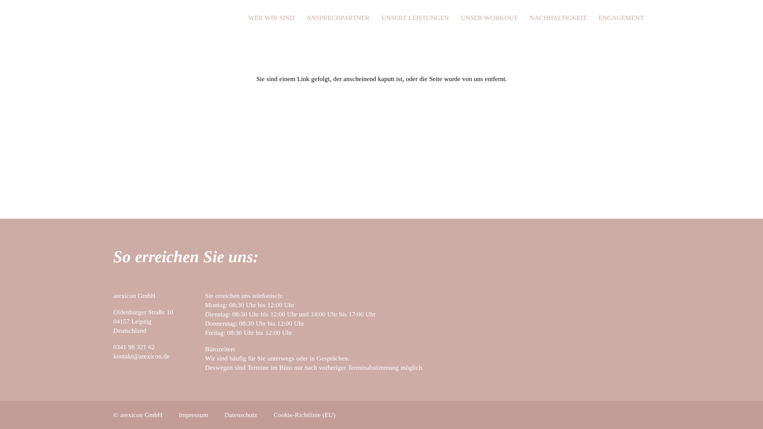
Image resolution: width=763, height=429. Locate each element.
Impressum (193, 415)
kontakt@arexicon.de (141, 356)
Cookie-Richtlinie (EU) (304, 415)
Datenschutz (240, 415)
